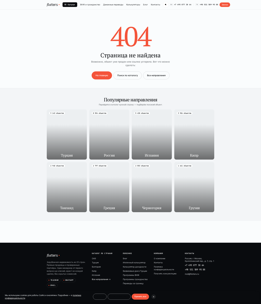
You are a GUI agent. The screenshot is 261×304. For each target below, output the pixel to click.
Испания (96, 275)
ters (52, 4)
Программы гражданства (135, 279)
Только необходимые (119, 296)
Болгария (96, 267)
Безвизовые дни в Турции (135, 271)
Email (52, 285)
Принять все (140, 296)
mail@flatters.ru (192, 274)
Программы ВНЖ (131, 275)
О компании (159, 258)
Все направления (156, 75)
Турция (95, 262)
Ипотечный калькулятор (134, 262)
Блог (145, 4)
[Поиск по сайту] (165, 4)
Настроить (100, 296)
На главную (102, 75)
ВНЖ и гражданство (90, 4)
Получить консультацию (165, 273)
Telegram (54, 280)
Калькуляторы (133, 4)
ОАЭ (94, 258)
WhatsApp (69, 280)
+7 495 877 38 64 (180, 4)
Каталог (71, 4)
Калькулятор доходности (134, 267)
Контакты (155, 4)
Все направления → (101, 279)
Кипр (94, 271)
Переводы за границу (133, 283)
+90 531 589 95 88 (207, 4)
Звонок (225, 5)
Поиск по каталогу (127, 75)
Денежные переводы (113, 4)
